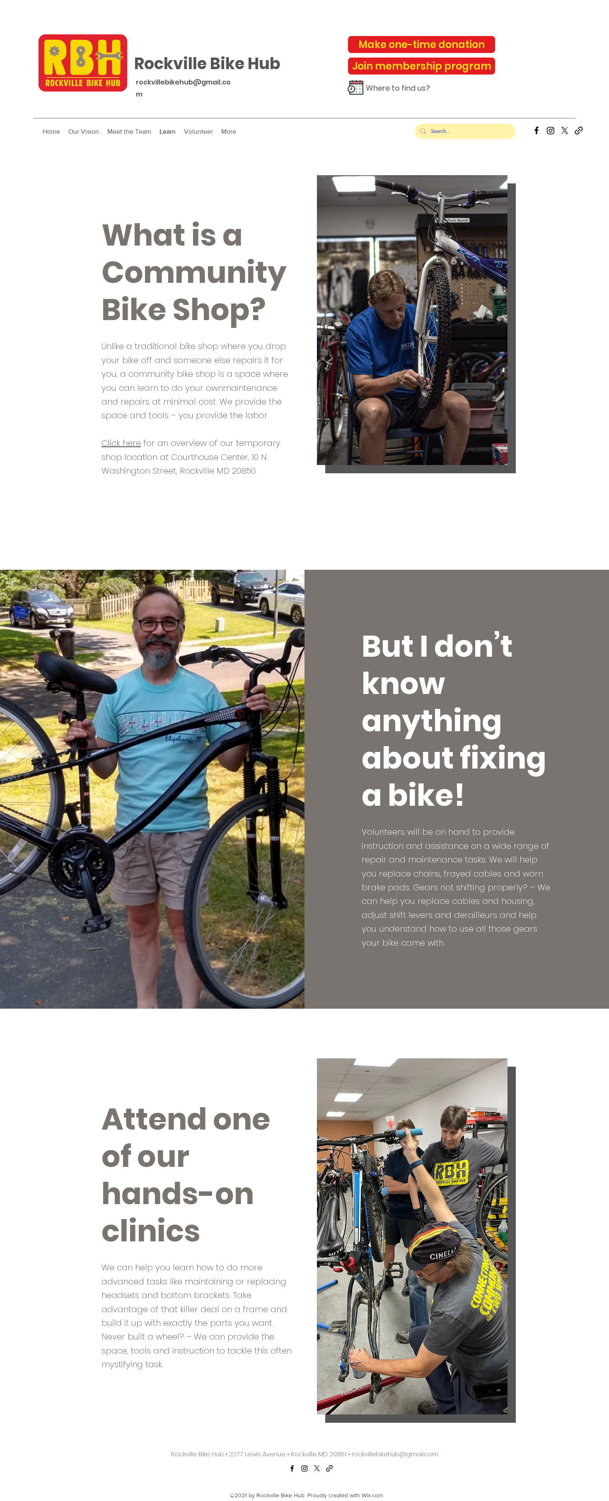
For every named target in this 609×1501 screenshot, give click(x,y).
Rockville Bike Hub (207, 64)
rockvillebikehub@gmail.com (395, 1454)
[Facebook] (536, 130)
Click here (121, 443)
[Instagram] (551, 130)
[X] (565, 130)
